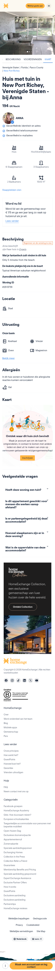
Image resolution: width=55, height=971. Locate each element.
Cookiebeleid (32, 925)
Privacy (19, 925)
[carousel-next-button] (49, 33)
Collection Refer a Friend (15, 861)
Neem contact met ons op (16, 791)
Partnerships (10, 904)
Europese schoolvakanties (16, 819)
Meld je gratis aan (35, 6)
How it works (10, 887)
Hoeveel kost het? (12, 764)
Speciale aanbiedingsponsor (18, 848)
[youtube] (36, 680)
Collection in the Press (14, 856)
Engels (22, 249)
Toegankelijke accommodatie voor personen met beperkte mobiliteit (27, 825)
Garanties (8, 768)
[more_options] (5, 966)
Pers (6, 736)
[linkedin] (24, 680)
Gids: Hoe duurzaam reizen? (17, 815)
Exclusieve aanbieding (15, 895)
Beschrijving (13, 59)
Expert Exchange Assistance (17, 878)
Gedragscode (40, 918)
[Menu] (48, 5)
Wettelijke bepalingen (18, 918)
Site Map (41, 931)
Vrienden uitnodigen (13, 772)
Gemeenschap (11, 732)
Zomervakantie (11, 844)
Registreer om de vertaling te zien (38, 243)
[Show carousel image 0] (27, 33)
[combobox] (20, 939)
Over (6, 714)
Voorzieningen (33, 59)
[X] (30, 680)
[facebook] (6, 680)
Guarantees (9, 865)
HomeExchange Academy (16, 810)
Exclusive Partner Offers (15, 882)
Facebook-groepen (13, 806)
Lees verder (12, 221)
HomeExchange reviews (15, 908)
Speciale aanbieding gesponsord (20, 874)
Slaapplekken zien (11, 190)
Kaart (48, 59)
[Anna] (8, 118)
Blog (6, 723)
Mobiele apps (10, 727)
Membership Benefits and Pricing (20, 869)
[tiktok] (18, 680)
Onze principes (11, 751)
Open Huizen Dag (12, 831)
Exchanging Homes (13, 852)
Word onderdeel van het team (18, 719)
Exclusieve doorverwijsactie (17, 835)
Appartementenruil (13, 839)
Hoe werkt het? (11, 755)
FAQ (6, 787)
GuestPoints (9, 759)
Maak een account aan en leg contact (31, 965)
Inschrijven (27, 458)
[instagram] (12, 680)
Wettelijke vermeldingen (21, 931)
